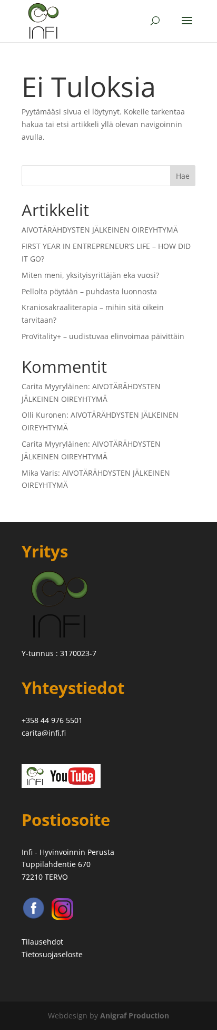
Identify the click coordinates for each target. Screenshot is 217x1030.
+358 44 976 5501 (52, 720)
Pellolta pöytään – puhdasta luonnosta (89, 291)
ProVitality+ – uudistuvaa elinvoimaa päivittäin (103, 336)
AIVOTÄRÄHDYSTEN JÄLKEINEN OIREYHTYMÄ (100, 230)
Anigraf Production (134, 1015)
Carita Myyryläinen (55, 386)
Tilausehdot (42, 942)
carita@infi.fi (44, 733)
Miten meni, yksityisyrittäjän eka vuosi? (90, 275)
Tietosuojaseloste (52, 954)
